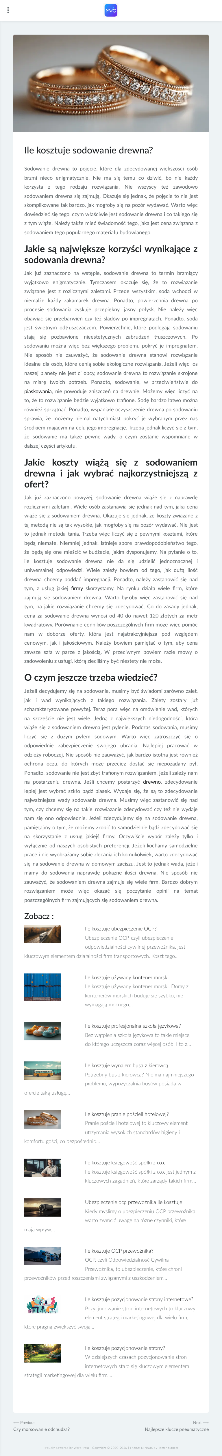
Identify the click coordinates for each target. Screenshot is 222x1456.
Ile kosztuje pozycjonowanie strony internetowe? (139, 1299)
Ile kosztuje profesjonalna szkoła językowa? (133, 1026)
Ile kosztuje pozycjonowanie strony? (125, 1348)
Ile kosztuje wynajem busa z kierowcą (126, 1065)
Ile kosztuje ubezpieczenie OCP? (121, 929)
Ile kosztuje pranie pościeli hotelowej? (127, 1114)
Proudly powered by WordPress (66, 1447)
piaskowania (38, 391)
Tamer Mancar (168, 1447)
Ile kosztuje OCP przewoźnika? (119, 1251)
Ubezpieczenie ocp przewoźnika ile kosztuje (133, 1202)
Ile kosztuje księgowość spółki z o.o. (125, 1163)
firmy (77, 588)
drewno (152, 782)
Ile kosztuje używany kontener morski (127, 977)
